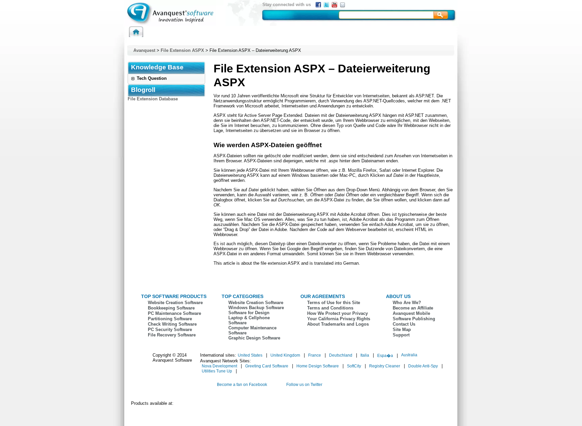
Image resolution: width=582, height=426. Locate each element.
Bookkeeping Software (171, 307)
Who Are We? (407, 302)
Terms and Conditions (330, 307)
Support (401, 334)
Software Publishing (414, 318)
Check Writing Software (172, 324)
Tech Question (152, 78)
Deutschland (340, 355)
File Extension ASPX (182, 50)
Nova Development (219, 366)
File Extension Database (153, 98)
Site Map (402, 329)
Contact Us (404, 324)
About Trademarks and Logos (338, 324)
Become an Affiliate (413, 307)
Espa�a (385, 355)
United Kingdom (285, 355)
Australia (409, 355)
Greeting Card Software (266, 366)
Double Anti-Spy (423, 366)
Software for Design (248, 312)
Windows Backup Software (256, 307)
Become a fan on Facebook (242, 384)
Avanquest (144, 50)
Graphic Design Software (254, 337)
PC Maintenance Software (174, 313)
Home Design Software (317, 366)
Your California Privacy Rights (338, 318)
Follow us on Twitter (304, 384)
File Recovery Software (172, 334)
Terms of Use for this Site (333, 302)
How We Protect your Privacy (337, 313)
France (314, 355)
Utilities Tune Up (217, 371)
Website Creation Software (175, 302)
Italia (364, 355)
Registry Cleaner (384, 366)
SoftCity (354, 366)
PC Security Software (170, 329)
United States (250, 355)
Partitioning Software (170, 318)
